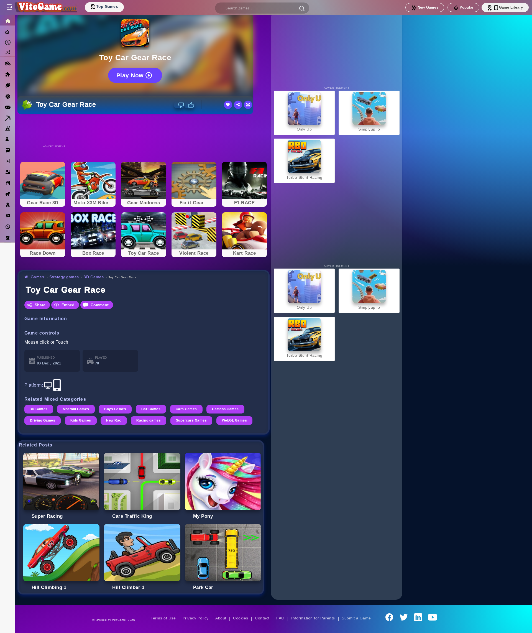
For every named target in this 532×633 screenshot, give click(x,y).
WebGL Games (234, 420)
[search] (262, 8)
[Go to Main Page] (45, 7)
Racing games (148, 420)
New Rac (113, 420)
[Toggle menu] (9, 7)
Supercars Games (191, 420)
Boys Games (115, 409)
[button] (302, 8)
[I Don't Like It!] (179, 105)
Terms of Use (163, 618)
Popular (467, 7)
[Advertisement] (143, 129)
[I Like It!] (189, 105)
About (220, 618)
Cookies (240, 618)
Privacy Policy (196, 618)
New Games (428, 7)
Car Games (150, 409)
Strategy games (64, 277)
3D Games (94, 277)
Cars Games (186, 409)
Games (37, 277)
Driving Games (42, 420)
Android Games (76, 409)
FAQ (280, 618)
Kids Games (80, 420)
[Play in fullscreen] (248, 105)
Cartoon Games (225, 409)
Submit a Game (356, 618)
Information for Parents (313, 618)
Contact (262, 618)
